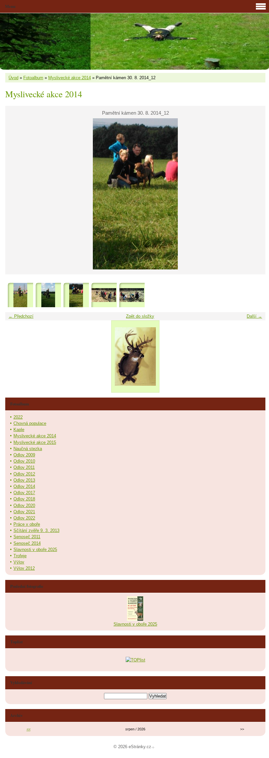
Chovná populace (29, 423)
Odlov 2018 (24, 498)
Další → (254, 316)
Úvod (13, 77)
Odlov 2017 (24, 492)
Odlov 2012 (24, 473)
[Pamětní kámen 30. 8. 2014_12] (76, 295)
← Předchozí (21, 316)
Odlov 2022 (24, 518)
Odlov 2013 (24, 480)
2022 (18, 417)
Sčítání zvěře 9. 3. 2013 (36, 530)
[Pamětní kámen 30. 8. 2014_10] (20, 295)
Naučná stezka (27, 448)
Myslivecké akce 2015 (34, 442)
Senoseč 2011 (26, 536)
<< (29, 729)
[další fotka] (254, 193)
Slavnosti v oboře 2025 (35, 549)
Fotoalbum (33, 77)
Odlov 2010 (24, 461)
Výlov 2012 (24, 568)
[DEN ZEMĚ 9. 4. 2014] (104, 295)
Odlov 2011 (24, 467)
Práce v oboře (26, 524)
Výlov (18, 562)
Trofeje (20, 555)
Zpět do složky (140, 316)
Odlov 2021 (24, 511)
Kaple (18, 429)
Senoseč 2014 (27, 543)
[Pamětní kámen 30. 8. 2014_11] (48, 295)
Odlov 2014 (24, 486)
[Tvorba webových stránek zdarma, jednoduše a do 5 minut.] (153, 747)
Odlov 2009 (24, 454)
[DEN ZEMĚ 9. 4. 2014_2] (131, 295)
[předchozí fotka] (16, 193)
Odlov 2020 (24, 505)
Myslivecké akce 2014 (69, 77)
